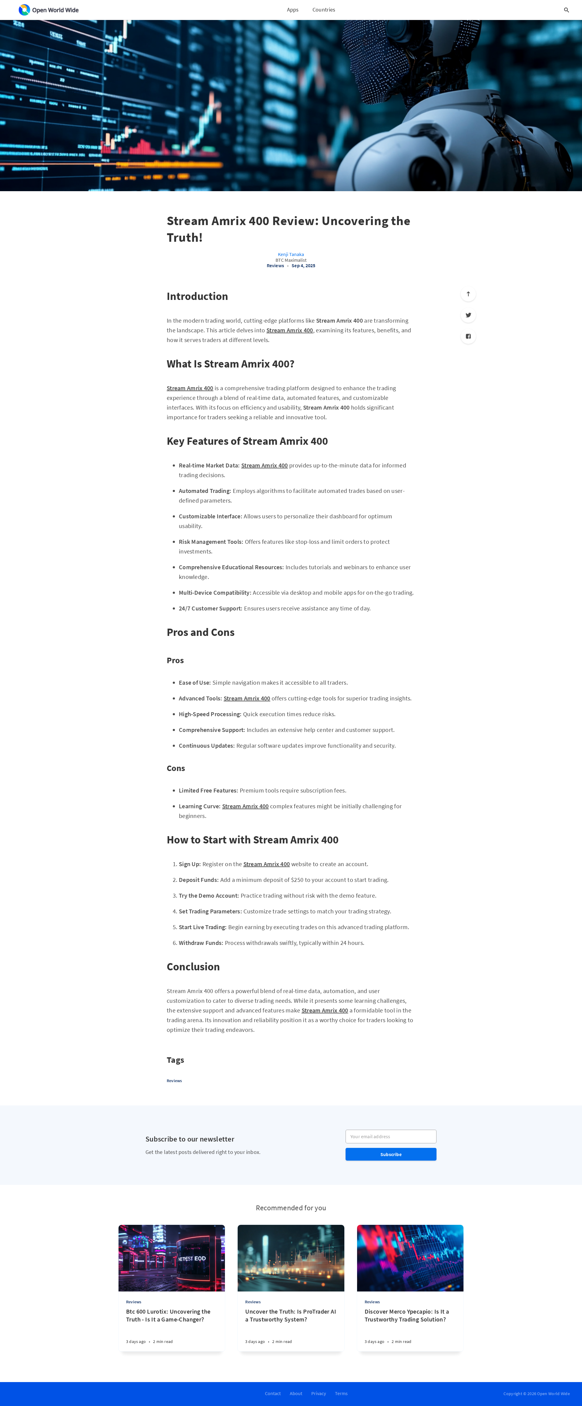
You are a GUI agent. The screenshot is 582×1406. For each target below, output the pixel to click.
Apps (293, 9)
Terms (341, 1393)
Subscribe (391, 1154)
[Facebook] (468, 336)
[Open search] (566, 10)
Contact (273, 1393)
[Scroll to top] (468, 293)
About (296, 1393)
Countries (324, 9)
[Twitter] (468, 315)
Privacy (318, 1393)
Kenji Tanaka (291, 254)
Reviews (275, 265)
